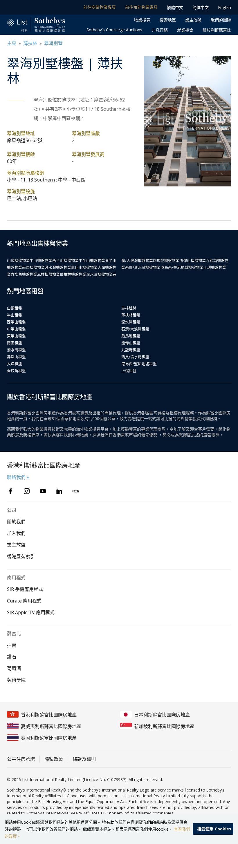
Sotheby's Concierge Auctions (114, 29)
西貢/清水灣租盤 (135, 356)
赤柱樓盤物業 (48, 274)
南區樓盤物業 (33, 267)
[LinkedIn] (59, 491)
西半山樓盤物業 (65, 260)
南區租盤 (14, 342)
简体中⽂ (200, 7)
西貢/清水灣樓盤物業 (143, 267)
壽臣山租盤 (16, 356)
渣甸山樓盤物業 (192, 260)
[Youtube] (43, 491)
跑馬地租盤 (130, 335)
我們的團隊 (221, 20)
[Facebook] (10, 491)
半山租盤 (14, 314)
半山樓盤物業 (41, 260)
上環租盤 (128, 370)
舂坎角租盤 (16, 370)
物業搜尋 (142, 20)
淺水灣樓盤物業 (58, 267)
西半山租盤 (16, 321)
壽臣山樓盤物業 (84, 267)
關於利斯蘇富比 (217, 30)
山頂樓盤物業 (18, 260)
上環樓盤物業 (214, 267)
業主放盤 (193, 20)
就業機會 (185, 30)
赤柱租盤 (128, 308)
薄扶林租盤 (130, 314)
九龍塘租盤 (130, 349)
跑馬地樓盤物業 (166, 260)
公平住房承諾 (21, 759)
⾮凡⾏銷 (160, 30)
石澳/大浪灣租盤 (135, 328)
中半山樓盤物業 (92, 260)
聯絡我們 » (18, 477)
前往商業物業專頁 (99, 7)
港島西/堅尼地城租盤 (139, 363)
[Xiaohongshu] (75, 491)
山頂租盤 (14, 308)
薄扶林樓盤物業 (73, 274)
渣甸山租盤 (130, 342)
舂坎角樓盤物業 (24, 274)
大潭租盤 (14, 363)
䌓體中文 (175, 7)
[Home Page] (36, 24)
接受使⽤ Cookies (214, 829)
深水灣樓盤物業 (99, 274)
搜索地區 (168, 20)
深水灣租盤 (130, 321)
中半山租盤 (16, 328)
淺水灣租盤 (16, 349)
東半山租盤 (16, 335)
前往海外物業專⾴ (141, 7)
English (224, 7)
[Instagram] (27, 491)
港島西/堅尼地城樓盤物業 (182, 267)
